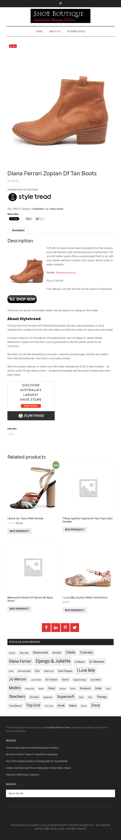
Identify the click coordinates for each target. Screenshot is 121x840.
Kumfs (65, 679)
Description (18, 230)
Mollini (15, 687)
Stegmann (47, 697)
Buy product (19, 531)
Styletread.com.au (65, 272)
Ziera (95, 705)
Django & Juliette (53, 661)
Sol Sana (34, 697)
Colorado (86, 652)
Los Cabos (96, 679)
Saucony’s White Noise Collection (22, 774)
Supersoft (65, 696)
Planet (51, 688)
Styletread (38, 208)
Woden (84, 706)
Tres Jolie (49, 706)
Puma (72, 689)
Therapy (102, 697)
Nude (41, 689)
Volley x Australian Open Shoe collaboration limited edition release (38, 768)
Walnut (72, 705)
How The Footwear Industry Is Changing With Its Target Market (36, 761)
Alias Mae (24, 653)
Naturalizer (29, 689)
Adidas (12, 653)
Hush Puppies (65, 671)
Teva (90, 697)
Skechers (17, 696)
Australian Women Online (57, 727)
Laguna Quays (79, 680)
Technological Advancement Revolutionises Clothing (32, 748)
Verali (61, 705)
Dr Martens (96, 661)
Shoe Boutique (60, 16)
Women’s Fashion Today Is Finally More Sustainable (32, 754)
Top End (33, 705)
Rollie (98, 688)
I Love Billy (86, 670)
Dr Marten (80, 662)
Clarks (70, 652)
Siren (108, 689)
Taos (81, 697)
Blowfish (57, 652)
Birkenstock (40, 652)
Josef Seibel (36, 680)
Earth (11, 671)
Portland (63, 689)
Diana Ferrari (56, 208)
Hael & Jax (49, 671)
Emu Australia (24, 671)
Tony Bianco (15, 706)
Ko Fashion (52, 679)
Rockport (85, 688)
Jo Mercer (17, 679)
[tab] (18, 230)
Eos (37, 670)
